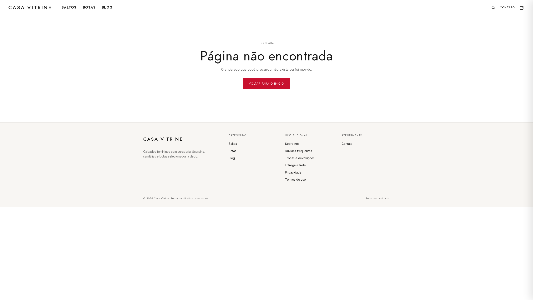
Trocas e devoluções (300, 158)
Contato (507, 7)
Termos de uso (295, 179)
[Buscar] (493, 7)
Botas (89, 7)
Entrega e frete (295, 165)
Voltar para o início (266, 83)
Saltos (69, 7)
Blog (107, 7)
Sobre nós (292, 143)
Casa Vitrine (30, 7)
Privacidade (293, 172)
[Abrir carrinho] (522, 8)
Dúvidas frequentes (298, 151)
